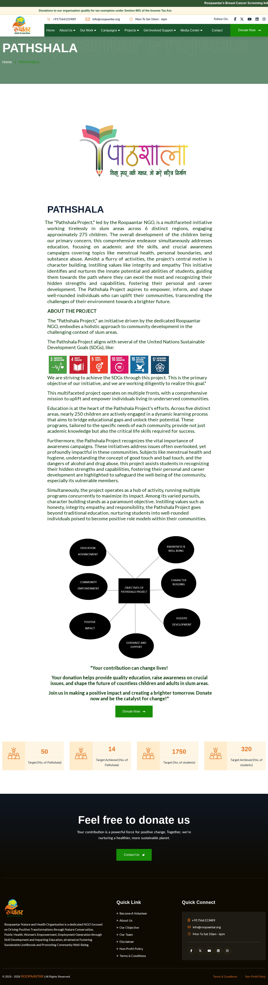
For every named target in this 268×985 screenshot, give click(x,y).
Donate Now (132, 711)
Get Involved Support (158, 30)
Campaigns (109, 30)
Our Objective (129, 927)
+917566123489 (64, 19)
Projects (130, 30)
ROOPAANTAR (32, 976)
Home (50, 30)
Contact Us (132, 854)
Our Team (126, 934)
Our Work (86, 30)
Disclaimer (126, 941)
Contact (217, 30)
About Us (65, 30)
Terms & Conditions (132, 955)
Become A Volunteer (133, 913)
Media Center (189, 30)
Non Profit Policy (131, 948)
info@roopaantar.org (106, 19)
